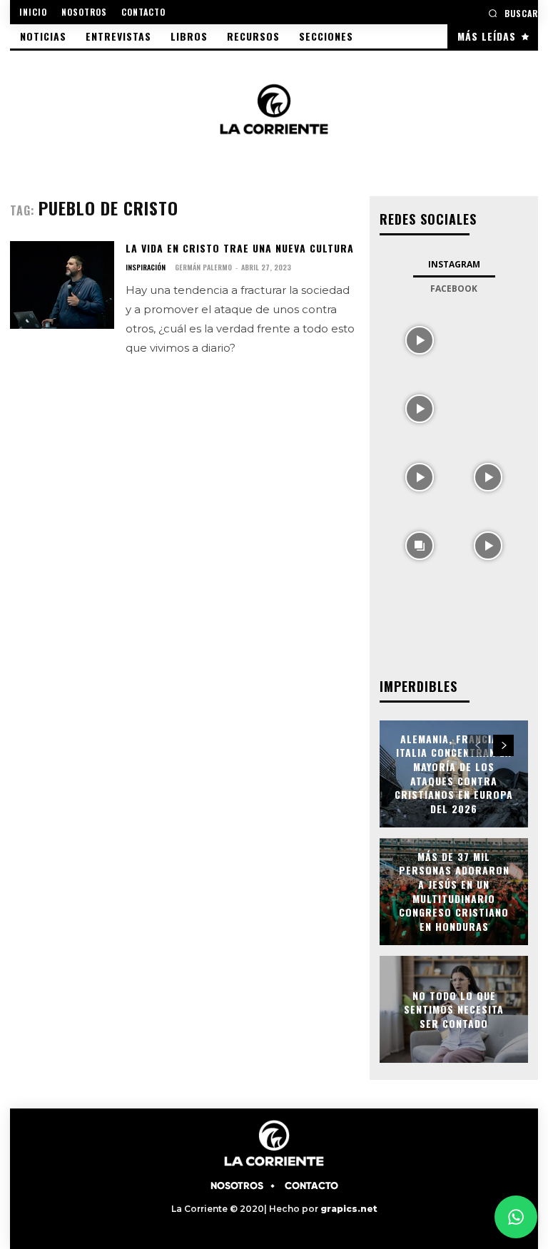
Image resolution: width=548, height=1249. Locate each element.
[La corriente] (274, 108)
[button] (513, 13)
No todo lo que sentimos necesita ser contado (454, 1008)
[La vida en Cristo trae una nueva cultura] (62, 285)
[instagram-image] (419, 339)
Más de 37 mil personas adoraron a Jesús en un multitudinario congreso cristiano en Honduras (454, 891)
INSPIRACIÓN (146, 267)
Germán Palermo (203, 267)
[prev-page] (477, 745)
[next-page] (503, 745)
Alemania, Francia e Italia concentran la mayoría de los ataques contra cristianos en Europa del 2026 (454, 773)
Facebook (453, 288)
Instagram (454, 264)
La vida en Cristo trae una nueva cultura (240, 247)
